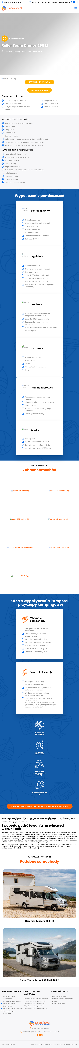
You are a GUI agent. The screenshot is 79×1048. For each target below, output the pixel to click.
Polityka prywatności (8, 1044)
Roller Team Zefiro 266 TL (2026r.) (39, 980)
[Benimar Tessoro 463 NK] (39, 917)
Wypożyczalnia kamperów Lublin (34, 1003)
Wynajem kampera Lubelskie (12, 1001)
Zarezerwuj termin (39, 90)
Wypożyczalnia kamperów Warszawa (36, 998)
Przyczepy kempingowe (59, 996)
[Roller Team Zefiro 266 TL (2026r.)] (39, 976)
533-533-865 (46, 2)
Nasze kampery (14, 52)
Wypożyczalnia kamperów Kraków (35, 1001)
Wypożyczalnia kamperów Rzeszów (35, 1008)
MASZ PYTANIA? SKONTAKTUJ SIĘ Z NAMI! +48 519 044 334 (39, 806)
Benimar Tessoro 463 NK (39, 921)
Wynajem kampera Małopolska (13, 1008)
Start (6, 52)
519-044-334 (36, 2)
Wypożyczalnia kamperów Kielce (34, 1006)
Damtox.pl (74, 1044)
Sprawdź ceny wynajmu (39, 82)
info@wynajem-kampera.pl (61, 2)
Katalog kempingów (58, 1003)
